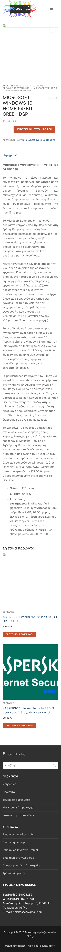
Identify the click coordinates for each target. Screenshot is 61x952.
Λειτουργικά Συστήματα (16, 88)
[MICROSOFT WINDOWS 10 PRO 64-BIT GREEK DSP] (57, 98)
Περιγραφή (10, 155)
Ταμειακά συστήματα (16, 799)
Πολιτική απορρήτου (14, 945)
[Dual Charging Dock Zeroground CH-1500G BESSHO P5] (51, 98)
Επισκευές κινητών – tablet (20, 850)
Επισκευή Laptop (14, 842)
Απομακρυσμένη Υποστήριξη (21, 865)
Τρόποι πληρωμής (14, 873)
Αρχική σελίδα (10, 86)
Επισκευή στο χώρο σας (18, 857)
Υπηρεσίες (9, 784)
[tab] (10, 155)
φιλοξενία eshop (47, 932)
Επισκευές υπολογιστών (18, 834)
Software (38, 86)
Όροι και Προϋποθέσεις (41, 945)
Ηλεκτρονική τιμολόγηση (19, 807)
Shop (25, 86)
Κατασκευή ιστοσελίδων (18, 815)
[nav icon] (51, 8)
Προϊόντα (9, 792)
